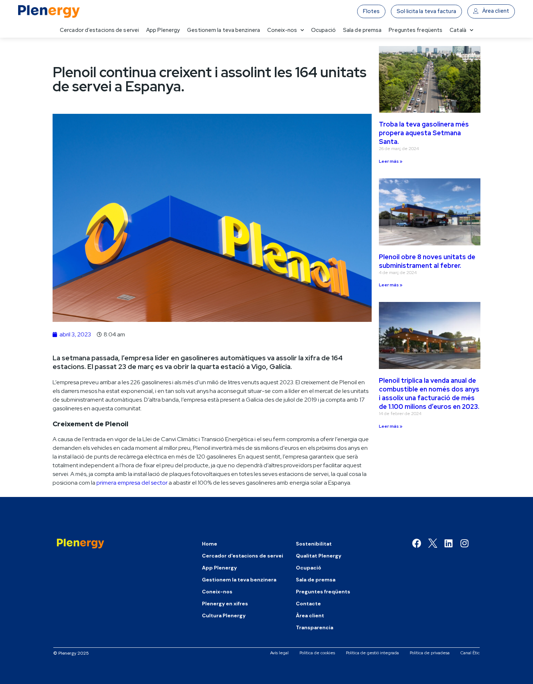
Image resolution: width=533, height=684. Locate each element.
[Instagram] (464, 543)
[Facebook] (416, 543)
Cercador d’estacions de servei (99, 30)
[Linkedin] (448, 543)
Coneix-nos (282, 30)
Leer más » (390, 161)
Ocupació (323, 30)
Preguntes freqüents (415, 30)
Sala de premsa (362, 30)
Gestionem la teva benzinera (223, 30)
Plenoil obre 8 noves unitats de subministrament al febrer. (427, 261)
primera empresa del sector (132, 482)
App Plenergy (163, 30)
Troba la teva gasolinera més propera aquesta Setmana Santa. (424, 133)
